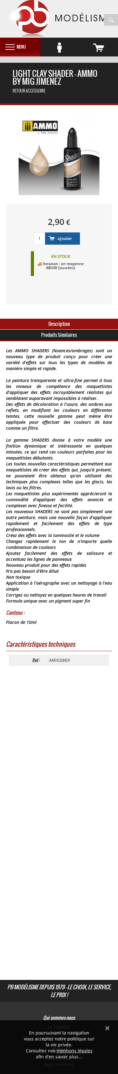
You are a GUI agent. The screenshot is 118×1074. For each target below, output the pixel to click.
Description (59, 324)
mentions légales (75, 1051)
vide (98, 48)
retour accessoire (29, 91)
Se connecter (59, 48)
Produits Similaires (59, 335)
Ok (107, 1028)
